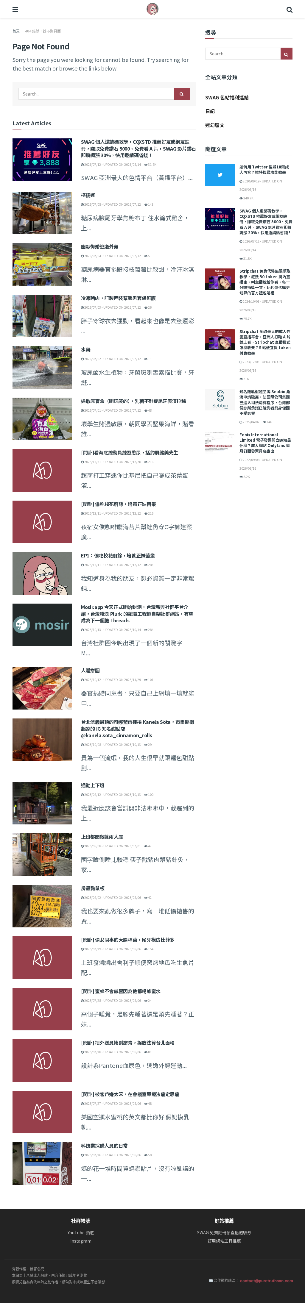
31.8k (151, 164)
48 (149, 410)
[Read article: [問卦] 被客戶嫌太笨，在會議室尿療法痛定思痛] (42, 1112)
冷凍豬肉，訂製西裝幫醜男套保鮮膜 (118, 297)
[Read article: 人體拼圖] (42, 688)
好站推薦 (224, 1221)
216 (150, 461)
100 (150, 794)
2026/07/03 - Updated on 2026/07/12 (112, 307)
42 (149, 845)
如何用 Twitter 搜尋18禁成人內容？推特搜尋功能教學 (264, 169)
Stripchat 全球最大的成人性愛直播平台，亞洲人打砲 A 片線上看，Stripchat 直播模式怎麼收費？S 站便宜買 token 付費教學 (265, 342)
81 (149, 1051)
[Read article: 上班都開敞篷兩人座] (42, 854)
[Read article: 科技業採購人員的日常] (42, 1163)
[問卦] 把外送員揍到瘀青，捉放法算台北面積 (128, 1042)
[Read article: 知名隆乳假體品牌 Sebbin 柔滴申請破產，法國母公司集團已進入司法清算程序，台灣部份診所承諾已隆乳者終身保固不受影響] (220, 399)
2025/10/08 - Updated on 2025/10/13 (112, 744)
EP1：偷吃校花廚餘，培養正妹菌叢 (118, 555)
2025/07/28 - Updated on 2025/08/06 (112, 1000)
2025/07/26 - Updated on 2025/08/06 (112, 1154)
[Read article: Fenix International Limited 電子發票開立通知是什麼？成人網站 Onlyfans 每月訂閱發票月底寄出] (220, 443)
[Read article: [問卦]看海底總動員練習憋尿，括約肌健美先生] (42, 470)
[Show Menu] (15, 9)
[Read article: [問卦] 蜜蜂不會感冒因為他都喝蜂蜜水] (42, 1009)
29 (149, 744)
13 (149, 358)
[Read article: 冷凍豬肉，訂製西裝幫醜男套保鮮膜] (42, 316)
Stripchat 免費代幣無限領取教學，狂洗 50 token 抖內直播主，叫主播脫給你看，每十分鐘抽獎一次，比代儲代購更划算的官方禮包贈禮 (264, 282)
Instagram (80, 1241)
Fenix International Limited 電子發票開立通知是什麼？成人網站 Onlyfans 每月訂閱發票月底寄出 (265, 443)
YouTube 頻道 (81, 1232)
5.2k (246, 476)
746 (269, 421)
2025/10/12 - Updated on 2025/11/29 (112, 679)
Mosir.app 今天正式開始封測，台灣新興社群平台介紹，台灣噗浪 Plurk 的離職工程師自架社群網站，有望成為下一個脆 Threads (137, 613)
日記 (210, 111)
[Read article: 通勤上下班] (42, 803)
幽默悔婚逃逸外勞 (99, 246)
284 (150, 629)
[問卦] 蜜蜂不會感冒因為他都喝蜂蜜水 (121, 991)
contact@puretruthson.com (266, 1280)
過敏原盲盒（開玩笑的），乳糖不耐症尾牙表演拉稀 (133, 400)
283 (150, 564)
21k (246, 378)
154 (150, 948)
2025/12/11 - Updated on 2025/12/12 (112, 513)
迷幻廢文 (214, 125)
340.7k (248, 198)
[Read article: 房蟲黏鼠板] (42, 906)
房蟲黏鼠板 (92, 888)
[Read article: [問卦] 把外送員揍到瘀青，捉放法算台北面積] (42, 1060)
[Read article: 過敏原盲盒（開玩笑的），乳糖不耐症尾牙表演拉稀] (42, 419)
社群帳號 (80, 1221)
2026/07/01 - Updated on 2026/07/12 (112, 410)
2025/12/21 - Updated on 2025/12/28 (112, 461)
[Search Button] (289, 9)
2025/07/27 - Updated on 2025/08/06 (112, 1103)
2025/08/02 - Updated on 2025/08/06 (112, 897)
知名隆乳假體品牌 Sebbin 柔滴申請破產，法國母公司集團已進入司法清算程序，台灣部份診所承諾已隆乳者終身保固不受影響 (264, 402)
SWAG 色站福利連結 (227, 97)
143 (150, 204)
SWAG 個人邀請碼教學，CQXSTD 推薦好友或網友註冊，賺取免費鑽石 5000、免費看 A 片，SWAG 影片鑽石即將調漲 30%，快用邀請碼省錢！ (138, 148)
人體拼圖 (90, 670)
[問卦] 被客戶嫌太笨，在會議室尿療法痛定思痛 (130, 1094)
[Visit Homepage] (152, 9)
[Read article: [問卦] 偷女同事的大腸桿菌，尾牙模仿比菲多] (42, 957)
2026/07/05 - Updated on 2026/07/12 (112, 204)
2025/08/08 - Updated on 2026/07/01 (112, 845)
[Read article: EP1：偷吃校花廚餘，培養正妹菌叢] (42, 573)
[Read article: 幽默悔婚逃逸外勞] (42, 264)
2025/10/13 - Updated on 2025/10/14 (112, 629)
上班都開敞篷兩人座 (102, 836)
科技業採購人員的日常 (104, 1145)
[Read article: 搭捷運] (42, 213)
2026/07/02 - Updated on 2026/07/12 (112, 358)
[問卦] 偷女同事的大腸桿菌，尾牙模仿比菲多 (128, 939)
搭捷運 (88, 195)
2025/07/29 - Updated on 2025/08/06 (112, 948)
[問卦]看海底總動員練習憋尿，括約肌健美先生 (129, 452)
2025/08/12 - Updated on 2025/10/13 (112, 794)
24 (149, 1000)
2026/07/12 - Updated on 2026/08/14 (112, 164)
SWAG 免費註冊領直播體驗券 (224, 1232)
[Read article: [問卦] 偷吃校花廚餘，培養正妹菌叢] (42, 522)
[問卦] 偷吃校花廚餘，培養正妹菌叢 (118, 503)
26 (149, 307)
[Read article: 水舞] (42, 367)
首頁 (16, 30)
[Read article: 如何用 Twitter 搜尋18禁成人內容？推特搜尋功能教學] (220, 175)
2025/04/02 (250, 421)
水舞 (85, 349)
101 (150, 679)
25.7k (247, 318)
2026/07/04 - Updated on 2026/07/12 (112, 255)
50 (149, 1154)
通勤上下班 (92, 785)
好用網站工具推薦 (224, 1241)
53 (149, 255)
